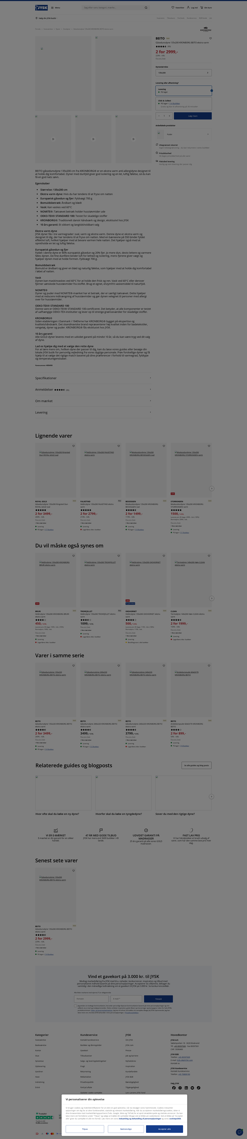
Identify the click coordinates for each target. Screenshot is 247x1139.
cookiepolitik (175, 1118)
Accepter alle (164, 1129)
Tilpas (85, 1129)
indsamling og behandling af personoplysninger (140, 1118)
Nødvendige (126, 1129)
